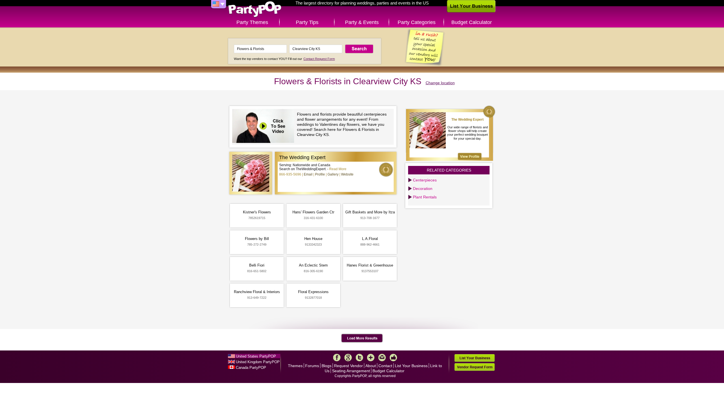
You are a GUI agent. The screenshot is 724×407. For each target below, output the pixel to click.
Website (347, 174)
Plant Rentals (425, 197)
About (370, 365)
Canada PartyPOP (251, 367)
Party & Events (362, 22)
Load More (362, 338)
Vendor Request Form (474, 367)
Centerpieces (425, 180)
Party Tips (307, 22)
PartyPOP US (255, 9)
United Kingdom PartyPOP (258, 362)
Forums (312, 365)
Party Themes (252, 22)
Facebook (337, 357)
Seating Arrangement (351, 371)
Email (308, 174)
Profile (320, 174)
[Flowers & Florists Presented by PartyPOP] (264, 127)
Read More (337, 169)
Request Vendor (348, 365)
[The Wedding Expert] (470, 156)
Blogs (326, 365)
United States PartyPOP (256, 356)
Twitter (359, 357)
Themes (295, 365)
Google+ (348, 357)
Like (393, 357)
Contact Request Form (319, 58)
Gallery (333, 174)
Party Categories (417, 22)
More (370, 357)
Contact (385, 365)
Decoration (422, 188)
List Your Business (411, 365)
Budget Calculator (471, 22)
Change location (440, 83)
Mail (382, 357)
